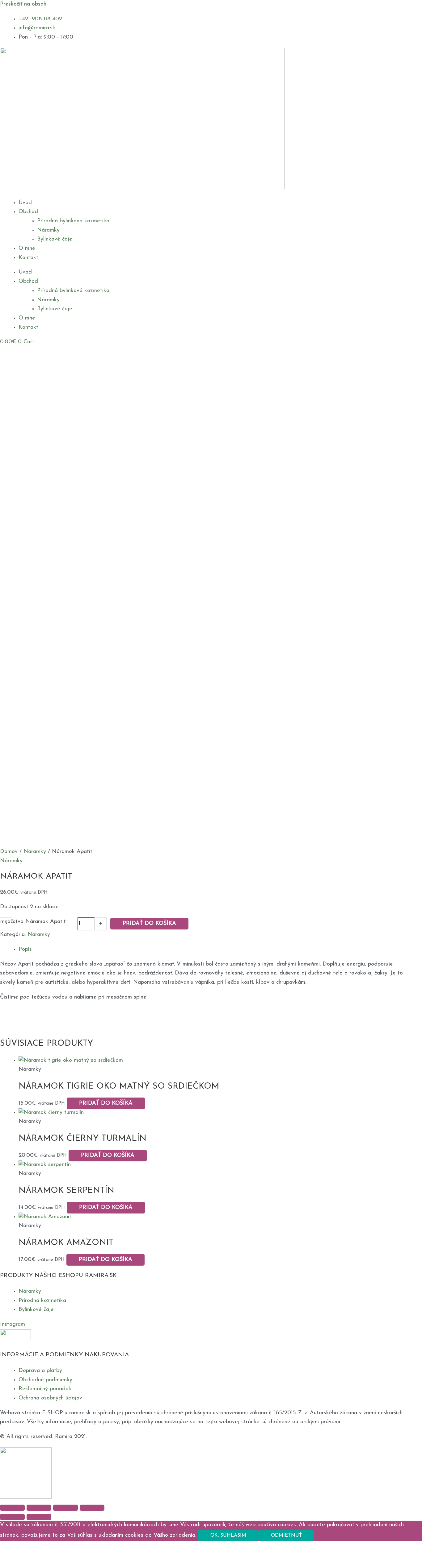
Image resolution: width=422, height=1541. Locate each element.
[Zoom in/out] (12, 1508)
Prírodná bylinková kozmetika (73, 221)
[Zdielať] (65, 1508)
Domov (9, 852)
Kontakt (28, 258)
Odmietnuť (286, 1535)
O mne (27, 248)
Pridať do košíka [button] (106, 1103)
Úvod (25, 203)
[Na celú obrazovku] (39, 1508)
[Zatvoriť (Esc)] (92, 1508)
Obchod (28, 212)
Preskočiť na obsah (23, 4)
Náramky (48, 230)
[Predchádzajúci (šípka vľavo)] (12, 1517)
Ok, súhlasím (228, 1535)
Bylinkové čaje (54, 239)
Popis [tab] (25, 949)
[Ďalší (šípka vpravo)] (39, 1517)
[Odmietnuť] (326, 1537)
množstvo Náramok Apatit (33, 922)
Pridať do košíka (149, 923)
